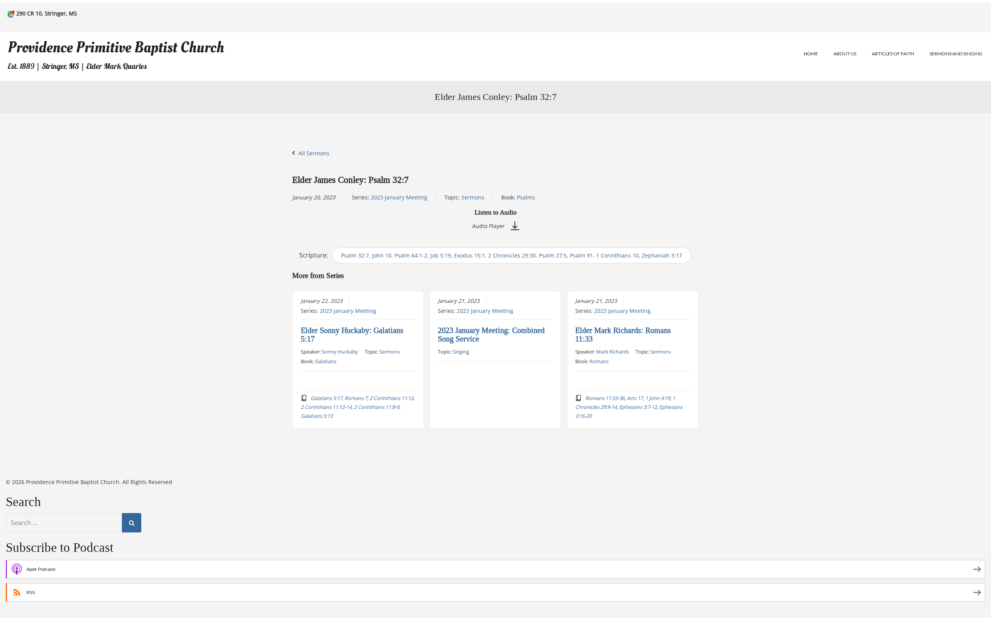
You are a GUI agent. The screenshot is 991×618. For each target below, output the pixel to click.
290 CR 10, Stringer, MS (46, 13)
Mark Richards (612, 351)
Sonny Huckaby (340, 351)
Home (811, 54)
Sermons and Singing (955, 54)
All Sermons (313, 153)
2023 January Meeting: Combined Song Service (491, 334)
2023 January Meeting (399, 197)
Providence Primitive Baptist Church (116, 47)
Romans (599, 361)
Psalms (526, 197)
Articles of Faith (893, 54)
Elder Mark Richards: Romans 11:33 (623, 334)
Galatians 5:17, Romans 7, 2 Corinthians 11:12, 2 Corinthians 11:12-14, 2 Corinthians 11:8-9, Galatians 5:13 (358, 407)
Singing (461, 351)
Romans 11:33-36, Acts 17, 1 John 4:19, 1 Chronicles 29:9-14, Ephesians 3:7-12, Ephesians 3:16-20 (628, 407)
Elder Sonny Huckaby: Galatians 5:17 (352, 334)
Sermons (472, 197)
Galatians (325, 361)
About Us (844, 54)
